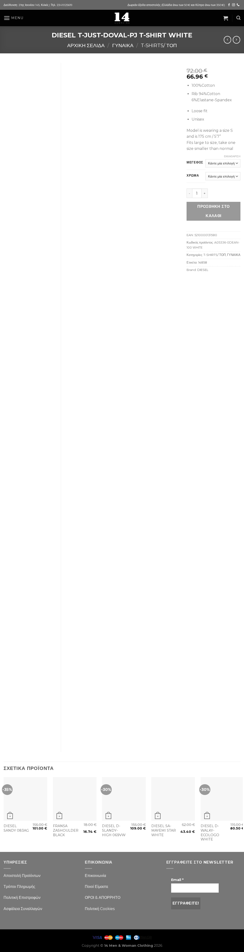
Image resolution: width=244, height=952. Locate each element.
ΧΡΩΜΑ (193, 175)
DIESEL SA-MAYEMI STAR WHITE (163, 830)
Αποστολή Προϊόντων (22, 875)
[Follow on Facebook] (229, 5)
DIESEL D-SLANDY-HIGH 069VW (114, 830)
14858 (202, 262)
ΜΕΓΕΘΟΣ (195, 162)
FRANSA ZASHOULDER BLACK (65, 830)
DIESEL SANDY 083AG (16, 828)
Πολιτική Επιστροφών (22, 897)
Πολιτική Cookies (100, 908)
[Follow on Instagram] (233, 5)
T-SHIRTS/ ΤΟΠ (159, 45)
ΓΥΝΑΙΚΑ (122, 45)
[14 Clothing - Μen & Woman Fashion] (122, 18)
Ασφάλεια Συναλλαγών (23, 908)
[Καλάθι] (225, 18)
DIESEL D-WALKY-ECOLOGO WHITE (210, 832)
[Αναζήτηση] (238, 18)
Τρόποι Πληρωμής (19, 886)
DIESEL (202, 270)
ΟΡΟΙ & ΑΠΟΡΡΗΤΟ (102, 897)
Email (177, 880)
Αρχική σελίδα (86, 45)
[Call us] (238, 5)
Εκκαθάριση (232, 156)
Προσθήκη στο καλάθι (213, 211)
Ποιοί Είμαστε (96, 886)
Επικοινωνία (95, 875)
